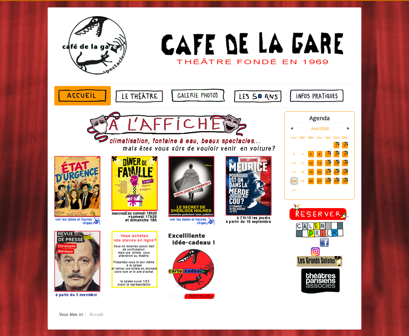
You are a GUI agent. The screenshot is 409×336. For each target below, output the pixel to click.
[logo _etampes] (319, 261)
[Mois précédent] (292, 128)
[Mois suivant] (348, 128)
